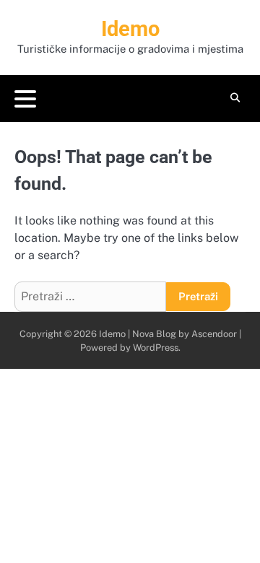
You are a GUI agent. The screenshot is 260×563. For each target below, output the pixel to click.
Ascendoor (214, 333)
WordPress (155, 347)
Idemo (130, 29)
